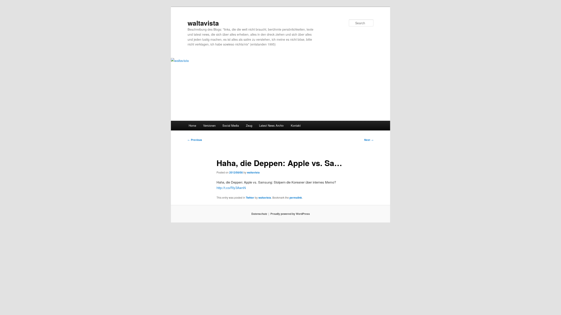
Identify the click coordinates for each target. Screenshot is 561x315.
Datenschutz (259, 214)
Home (192, 125)
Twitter (250, 198)
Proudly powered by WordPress (290, 214)
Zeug (249, 125)
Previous (195, 140)
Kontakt (296, 125)
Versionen (209, 125)
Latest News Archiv (271, 125)
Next (368, 140)
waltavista (203, 23)
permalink (295, 198)
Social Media (230, 125)
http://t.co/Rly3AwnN (231, 187)
